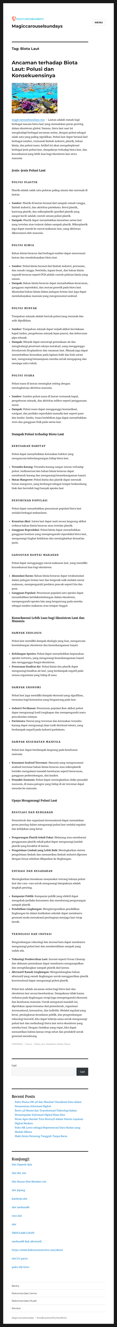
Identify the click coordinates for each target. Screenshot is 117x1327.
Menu (99, 22)
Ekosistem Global (54, 1044)
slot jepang (18, 1190)
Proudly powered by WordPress (52, 1318)
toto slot (17, 1215)
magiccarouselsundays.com (28, 119)
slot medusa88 (20, 1207)
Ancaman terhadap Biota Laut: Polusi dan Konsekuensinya (45, 68)
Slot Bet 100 (19, 1173)
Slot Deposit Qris (22, 1164)
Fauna (28, 1044)
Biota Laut (40, 1044)
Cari (14, 1065)
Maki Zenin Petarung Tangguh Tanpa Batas (41, 1136)
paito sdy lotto (20, 1267)
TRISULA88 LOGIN (23, 1232)
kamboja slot (19, 1198)
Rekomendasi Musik (24, 1300)
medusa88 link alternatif (27, 1241)
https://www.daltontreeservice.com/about (37, 1249)
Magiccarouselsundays (37, 26)
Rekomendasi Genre (24, 1293)
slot (14, 1224)
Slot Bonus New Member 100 (29, 1181)
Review (16, 1308)
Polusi (67, 1044)
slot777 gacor (20, 1258)
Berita (15, 1285)
